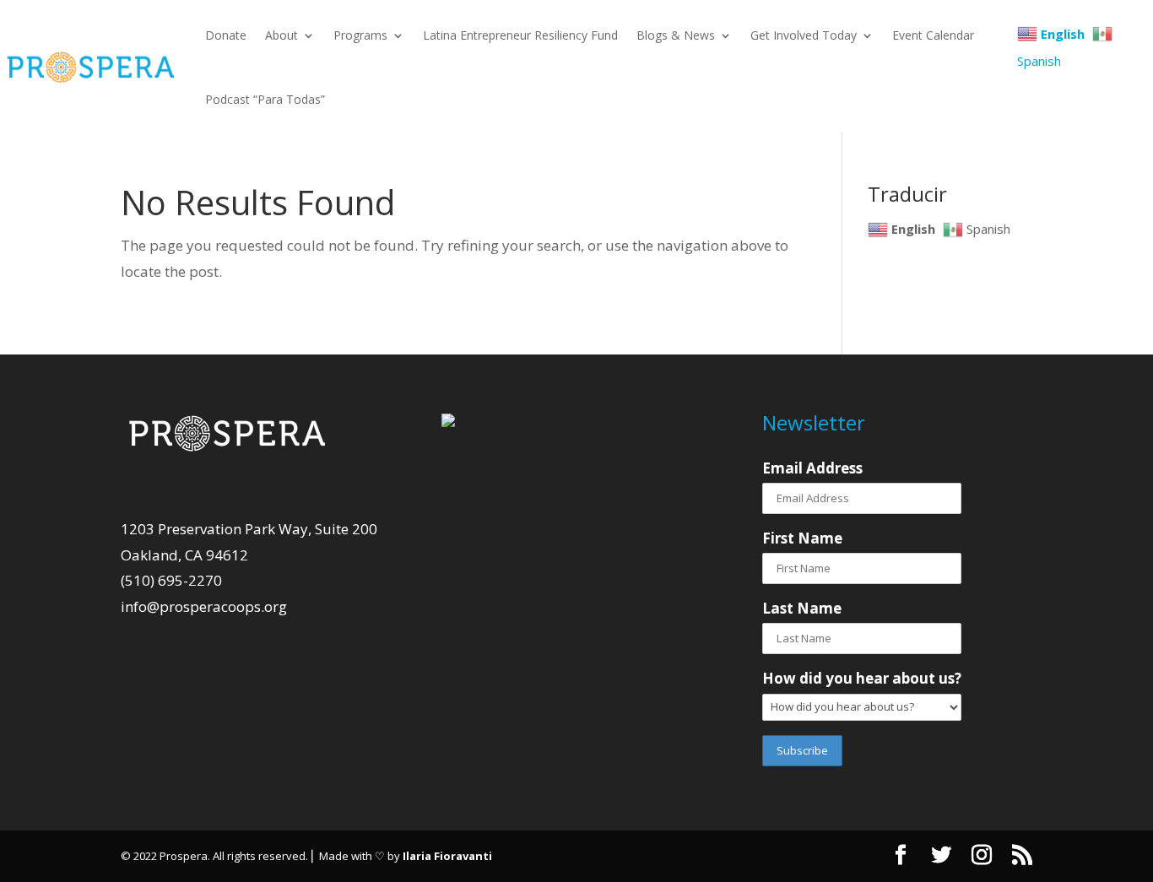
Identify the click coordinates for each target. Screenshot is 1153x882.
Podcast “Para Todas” (265, 99)
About (281, 35)
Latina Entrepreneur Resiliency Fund (520, 35)
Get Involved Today (803, 35)
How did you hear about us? (861, 678)
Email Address (812, 468)
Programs (360, 35)
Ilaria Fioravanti (447, 855)
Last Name (802, 608)
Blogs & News (675, 35)
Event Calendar (933, 35)
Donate (225, 35)
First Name (802, 538)
